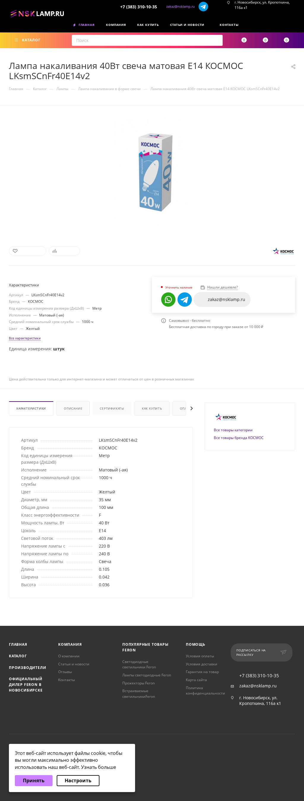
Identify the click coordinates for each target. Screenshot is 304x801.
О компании (69, 656)
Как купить (152, 408)
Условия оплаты (200, 656)
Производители (27, 667)
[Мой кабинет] (293, 25)
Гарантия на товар (202, 671)
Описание (73, 408)
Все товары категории (233, 429)
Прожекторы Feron (138, 683)
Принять (34, 780)
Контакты (66, 679)
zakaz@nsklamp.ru (180, 6)
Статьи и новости (73, 664)
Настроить (78, 780)
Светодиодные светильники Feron (139, 664)
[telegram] (203, 6)
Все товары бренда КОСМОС (239, 437)
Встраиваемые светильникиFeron (138, 693)
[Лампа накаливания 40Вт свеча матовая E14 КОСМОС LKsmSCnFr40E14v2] (152, 171)
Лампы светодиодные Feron (146, 675)
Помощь (195, 644)
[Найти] (216, 40)
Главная (18, 644)
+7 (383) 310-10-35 (138, 7)
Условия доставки (201, 664)
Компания (70, 644)
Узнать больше (98, 767)
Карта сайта (196, 679)
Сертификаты (112, 408)
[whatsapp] (168, 299)
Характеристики (31, 408)
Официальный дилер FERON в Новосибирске (26, 684)
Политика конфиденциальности (205, 690)
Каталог (18, 656)
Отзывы (65, 671)
